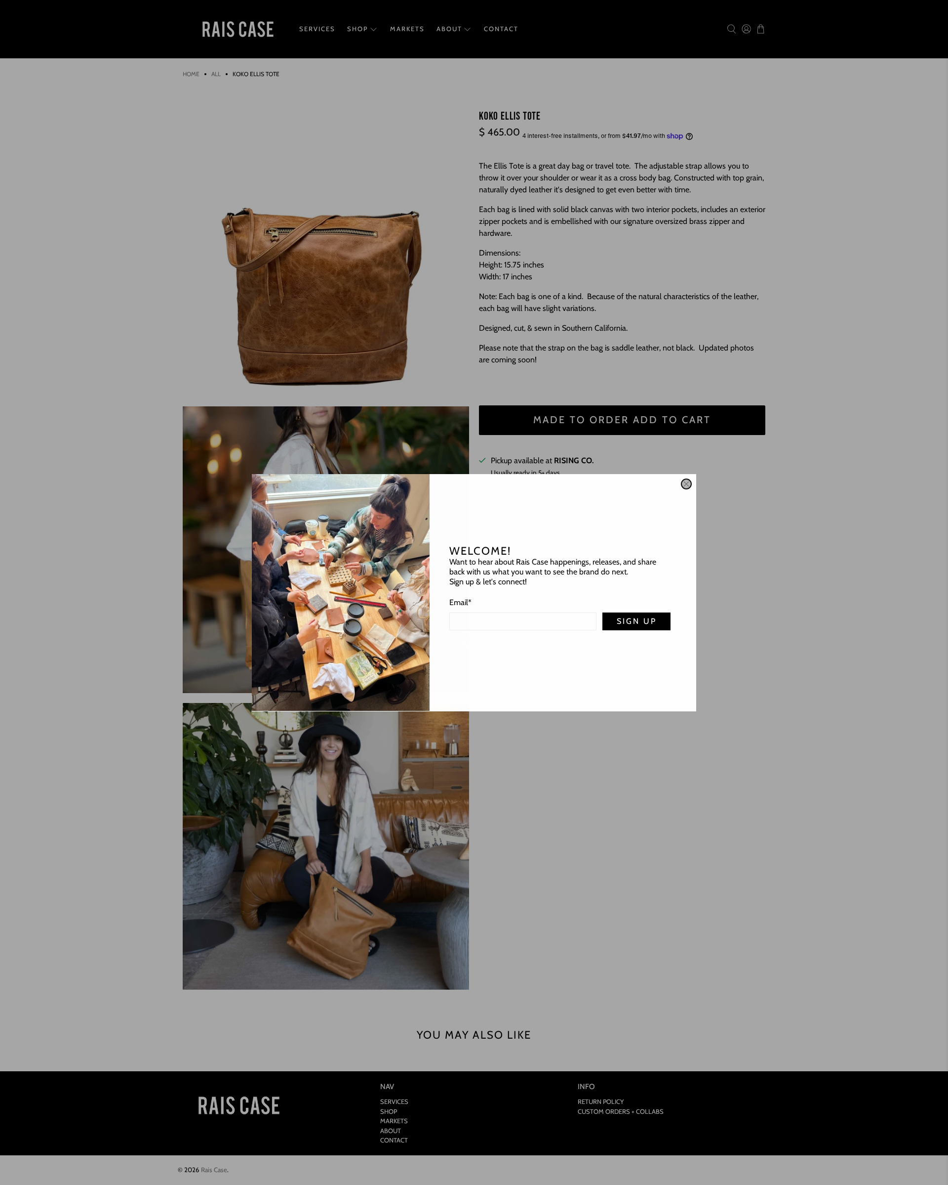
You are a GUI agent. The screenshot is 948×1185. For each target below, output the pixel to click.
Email (460, 602)
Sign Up (637, 621)
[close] (686, 484)
